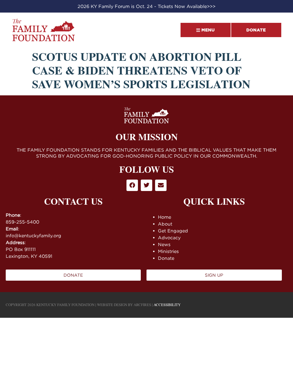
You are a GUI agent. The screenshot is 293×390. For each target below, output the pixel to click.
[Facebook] (132, 185)
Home (164, 217)
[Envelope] (161, 185)
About (165, 223)
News (164, 244)
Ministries (168, 251)
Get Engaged (173, 230)
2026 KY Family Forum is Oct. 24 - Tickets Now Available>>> (146, 6)
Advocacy (169, 237)
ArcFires (142, 304)
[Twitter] (146, 185)
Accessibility (167, 304)
